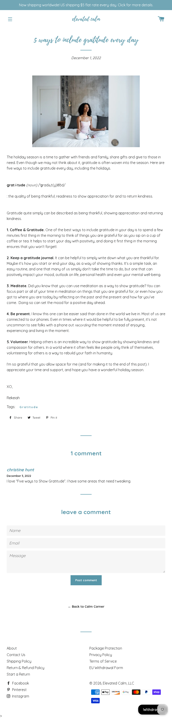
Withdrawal (153, 709)
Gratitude (28, 407)
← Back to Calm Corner (86, 607)
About (12, 648)
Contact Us (16, 654)
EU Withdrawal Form (106, 667)
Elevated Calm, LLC (118, 683)
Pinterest (19, 689)
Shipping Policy (19, 661)
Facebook (20, 683)
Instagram (20, 696)
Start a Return (18, 674)
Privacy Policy (100, 654)
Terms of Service (103, 661)
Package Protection (105, 648)
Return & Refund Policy (25, 667)
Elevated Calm (86, 19)
